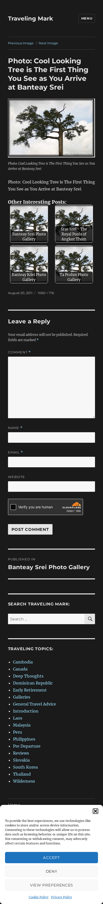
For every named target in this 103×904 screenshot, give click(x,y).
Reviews (21, 753)
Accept (51, 857)
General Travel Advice (34, 704)
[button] (95, 811)
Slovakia (21, 760)
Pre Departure (26, 746)
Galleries (21, 697)
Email (15, 452)
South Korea (25, 767)
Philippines (24, 739)
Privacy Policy (61, 897)
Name (15, 428)
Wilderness (24, 781)
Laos (17, 718)
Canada (20, 668)
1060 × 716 (46, 293)
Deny (52, 871)
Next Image (48, 43)
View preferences (51, 885)
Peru (17, 732)
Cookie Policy (38, 897)
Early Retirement (30, 690)
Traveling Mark (30, 18)
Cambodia (23, 661)
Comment (19, 352)
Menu (86, 18)
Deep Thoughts (28, 676)
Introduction (25, 711)
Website (16, 477)
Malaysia (21, 725)
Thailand (22, 774)
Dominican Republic (33, 683)
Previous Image (21, 43)
